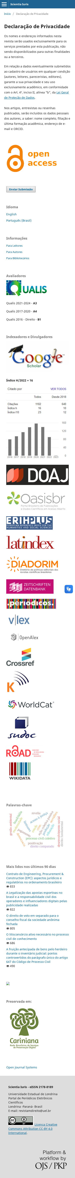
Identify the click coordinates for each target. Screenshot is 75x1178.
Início (7, 14)
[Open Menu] (4, 4)
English (11, 214)
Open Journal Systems (21, 1067)
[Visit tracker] (8, 984)
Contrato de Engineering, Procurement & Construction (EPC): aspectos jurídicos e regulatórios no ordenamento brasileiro (35, 878)
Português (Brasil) (18, 220)
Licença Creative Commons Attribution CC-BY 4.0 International (32, 1128)
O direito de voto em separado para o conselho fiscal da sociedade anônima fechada (32, 920)
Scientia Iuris (19, 4)
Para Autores (14, 252)
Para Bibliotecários (17, 258)
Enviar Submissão (21, 189)
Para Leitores (14, 245)
